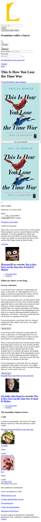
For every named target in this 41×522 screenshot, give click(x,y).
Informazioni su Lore (8, 495)
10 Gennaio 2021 (7, 455)
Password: (4, 54)
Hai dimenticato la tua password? (13, 60)
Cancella (5, 45)
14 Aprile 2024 (6, 482)
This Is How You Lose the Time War (19, 265)
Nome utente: (6, 51)
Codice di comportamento (10, 507)
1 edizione (4, 244)
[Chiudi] (2, 47)
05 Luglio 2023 (11, 274)
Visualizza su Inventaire (9, 222)
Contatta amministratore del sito (12, 499)
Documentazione (7, 503)
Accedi (4, 64)
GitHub (3, 519)
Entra (3, 66)
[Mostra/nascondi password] (23, 56)
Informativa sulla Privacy (10, 511)
